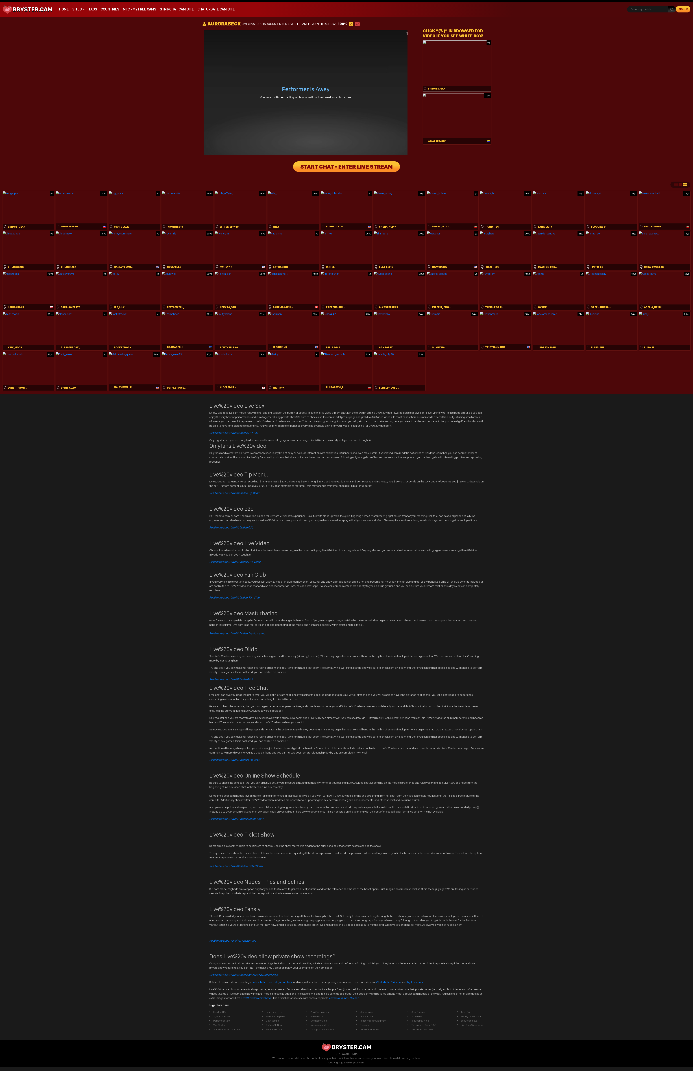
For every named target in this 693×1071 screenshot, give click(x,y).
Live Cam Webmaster (472, 1025)
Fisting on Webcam (471, 1016)
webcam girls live (319, 1025)
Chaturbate (383, 982)
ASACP (346, 1053)
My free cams (415, 982)
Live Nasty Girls (318, 1020)
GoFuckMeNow (274, 1025)
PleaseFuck (316, 1016)
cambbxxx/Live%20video (344, 998)
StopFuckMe (418, 1012)
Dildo (231, 679)
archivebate (259, 982)
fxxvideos (416, 1016)
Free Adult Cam (274, 1029)
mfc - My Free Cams (139, 9)
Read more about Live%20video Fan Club (234, 597)
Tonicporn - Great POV (322, 1029)
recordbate (286, 982)
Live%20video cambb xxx (256, 998)
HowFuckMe (219, 1012)
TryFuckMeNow (221, 1016)
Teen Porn (466, 1012)
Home (64, 9)
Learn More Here (275, 1012)
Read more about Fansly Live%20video (232, 940)
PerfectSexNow (221, 1020)
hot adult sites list (369, 1029)
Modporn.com (367, 1012)
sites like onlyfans (275, 1016)
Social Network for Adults (226, 1029)
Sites (77, 9)
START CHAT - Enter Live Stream (346, 166)
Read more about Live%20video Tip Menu (234, 493)
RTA (338, 1053)
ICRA (355, 1053)
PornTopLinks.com (320, 1012)
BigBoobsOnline (420, 1020)
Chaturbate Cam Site (216, 9)
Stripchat (396, 982)
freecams (365, 1025)
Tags (92, 9)
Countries (110, 9)
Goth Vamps (272, 1020)
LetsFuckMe (366, 1016)
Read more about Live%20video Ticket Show (236, 866)
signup (683, 9)
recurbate (272, 982)
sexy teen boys (469, 1020)
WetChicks (219, 1025)
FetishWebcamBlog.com (373, 1020)
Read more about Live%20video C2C (231, 527)
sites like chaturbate (422, 1029)
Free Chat (234, 759)
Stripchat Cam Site (177, 9)
